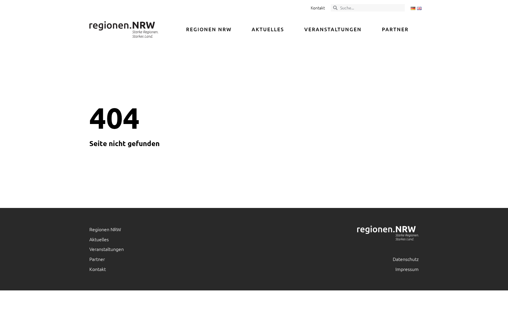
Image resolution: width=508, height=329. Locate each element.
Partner (395, 29)
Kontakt (318, 8)
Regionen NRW (209, 29)
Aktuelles (268, 29)
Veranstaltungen (333, 29)
